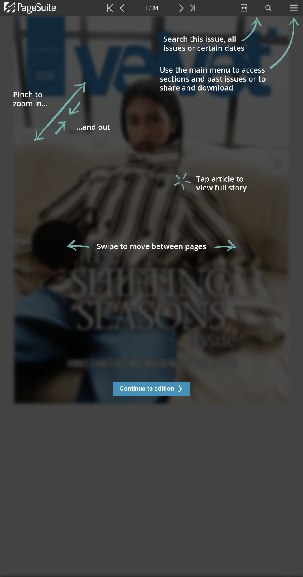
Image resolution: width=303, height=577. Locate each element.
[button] (151, 389)
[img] (151, 296)
